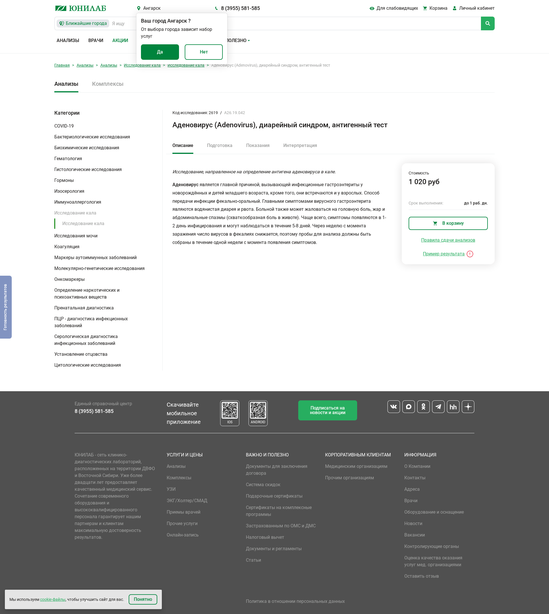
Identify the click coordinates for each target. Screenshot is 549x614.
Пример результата (444, 254)
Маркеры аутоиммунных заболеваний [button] (95, 257)
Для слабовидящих (397, 8)
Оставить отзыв (421, 576)
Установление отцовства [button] (81, 354)
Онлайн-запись (183, 535)
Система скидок (263, 484)
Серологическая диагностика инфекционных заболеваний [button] (86, 340)
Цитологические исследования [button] (87, 365)
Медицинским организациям (356, 466)
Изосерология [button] (69, 191)
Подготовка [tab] (219, 145)
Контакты (414, 477)
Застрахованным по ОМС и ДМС (281, 525)
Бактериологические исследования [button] (92, 137)
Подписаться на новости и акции (327, 410)
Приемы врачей (183, 512)
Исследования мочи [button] (76, 236)
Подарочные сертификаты (274, 496)
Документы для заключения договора (276, 470)
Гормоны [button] (64, 180)
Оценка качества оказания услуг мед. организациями (433, 561)
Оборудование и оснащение (434, 512)
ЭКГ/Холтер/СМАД (187, 500)
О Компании (417, 466)
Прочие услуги (182, 523)
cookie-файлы (52, 599)
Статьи (253, 560)
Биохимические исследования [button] (86, 147)
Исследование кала (142, 65)
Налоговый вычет (265, 537)
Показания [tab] (258, 145)
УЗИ (171, 489)
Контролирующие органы (431, 546)
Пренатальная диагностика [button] (84, 308)
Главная (62, 65)
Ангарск (152, 8)
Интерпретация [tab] (300, 145)
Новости (413, 523)
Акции (120, 40)
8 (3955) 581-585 (240, 8)
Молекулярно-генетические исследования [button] (99, 268)
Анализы (68, 40)
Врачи (95, 40)
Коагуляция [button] (66, 246)
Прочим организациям (349, 477)
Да (160, 52)
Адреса (412, 489)
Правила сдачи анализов (448, 240)
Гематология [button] (68, 158)
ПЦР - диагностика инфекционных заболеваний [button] (91, 322)
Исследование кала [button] (75, 213)
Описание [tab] (182, 145)
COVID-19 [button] (64, 126)
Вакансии (414, 535)
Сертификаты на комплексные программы (279, 511)
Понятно (143, 599)
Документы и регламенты (274, 548)
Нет (204, 52)
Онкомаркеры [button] (69, 279)
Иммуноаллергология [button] (77, 202)
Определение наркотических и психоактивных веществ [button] (87, 293)
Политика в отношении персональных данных (295, 601)
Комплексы (108, 83)
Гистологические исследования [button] (88, 169)
